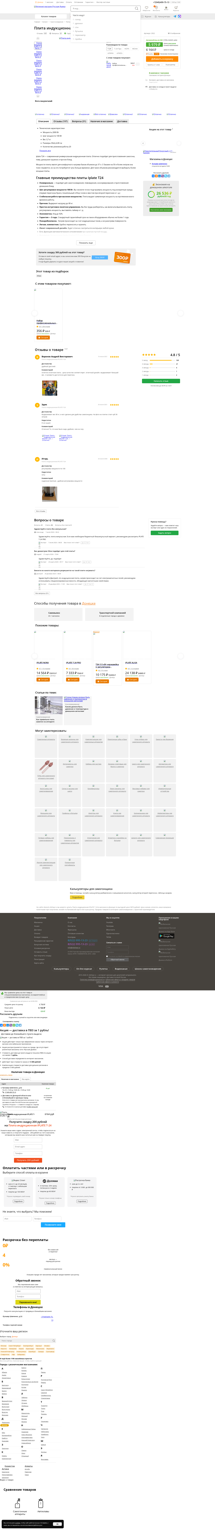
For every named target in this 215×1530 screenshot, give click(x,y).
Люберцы (25, 1406)
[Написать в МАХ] (179, 16)
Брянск (4, 1394)
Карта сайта (39, 963)
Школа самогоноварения (148, 968)
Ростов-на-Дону (46, 1380)
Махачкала (40, 1349)
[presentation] (37, 109)
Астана (5, 1469)
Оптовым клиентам (76, 933)
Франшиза (72, 930)
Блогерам (71, 937)
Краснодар (30, 1349)
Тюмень (44, 1414)
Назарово (25, 1432)
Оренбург (32, 1352)
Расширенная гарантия (43, 941)
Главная (37, 22)
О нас (70, 922)
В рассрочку (170, 65)
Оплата (69, 2)
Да (83, 543)
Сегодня (44, 337)
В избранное (175, 33)
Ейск (3, 1433)
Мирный (25, 1416)
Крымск (24, 1390)
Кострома (25, 1384)
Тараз (27, 1475)
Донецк (40, 2)
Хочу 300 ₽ (99, 257)
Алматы (29, 1466)
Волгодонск (6, 1409)
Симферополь (46, 1395)
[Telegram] (169, 176)
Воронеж (5, 1415)
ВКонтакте (110, 930)
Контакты (72, 926)
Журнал (148, 16)
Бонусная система (41, 944)
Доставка (60, 2)
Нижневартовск (27, 1437)
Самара (41, 1352)
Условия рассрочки (42, 948)
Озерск (24, 1450)
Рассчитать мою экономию (161, 210)
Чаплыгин (44, 1429)
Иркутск (4, 1349)
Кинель (24, 1370)
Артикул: (149, 33)
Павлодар (28, 1472)
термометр (80, 35)
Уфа (13, 1354)
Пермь (43, 1372)
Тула (42, 1411)
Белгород (5, 1385)
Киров (21, 1349)
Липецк (24, 1400)
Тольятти (44, 1406)
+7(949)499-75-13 (161, 2)
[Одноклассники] (156, 176)
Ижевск (47, 1346)
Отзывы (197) (61, 121)
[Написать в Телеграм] (174, 16)
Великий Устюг (7, 1401)
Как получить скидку (42, 955)
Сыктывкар (50, 1352)
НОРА (127, 49)
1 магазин (49, 2)
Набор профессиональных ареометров (119, 65)
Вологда (5, 1412)
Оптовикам (78, 2)
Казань (4, 1456)
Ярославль (44, 1459)
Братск (4, 1391)
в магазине (172, 43)
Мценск (24, 1422)
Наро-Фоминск (27, 1435)
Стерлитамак (45, 1398)
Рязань (43, 1382)
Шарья (43, 1445)
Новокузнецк (21, 1352)
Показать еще (86, 242)
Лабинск (24, 1397)
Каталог (45, 22)
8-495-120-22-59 (32, 1107)
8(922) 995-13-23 (78, 940)
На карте (25, 1079)
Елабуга (4, 1438)
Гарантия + (89, 2)
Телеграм (110, 926)
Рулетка (103, 968)
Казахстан (10, 1466)
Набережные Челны (29, 1429)
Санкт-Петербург (15, 1346)
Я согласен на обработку (124, 956)
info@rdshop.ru (74, 947)
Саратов (44, 1393)
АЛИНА (111, 53)
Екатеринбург (28, 1346)
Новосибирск (26, 1443)
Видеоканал (121, 968)
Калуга (24, 1368)
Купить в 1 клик (154, 65)
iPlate (39, 276)
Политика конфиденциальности (92, 979)
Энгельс (44, 1452)
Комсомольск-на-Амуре (30, 1382)
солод (78, 19)
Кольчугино (26, 1379)
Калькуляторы (164, 16)
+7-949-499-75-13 (10, 1092)
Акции (36, 926)
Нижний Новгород (7, 1352)
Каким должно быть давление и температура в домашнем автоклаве (76, 709)
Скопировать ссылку (11, 1021)
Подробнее (18, 1201)
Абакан (4, 1372)
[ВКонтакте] (153, 176)
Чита (42, 1437)
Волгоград (5, 1407)
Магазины (38, 922)
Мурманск (50, 1349)
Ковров (24, 1376)
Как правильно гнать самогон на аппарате (45, 720)
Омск (23, 1453)
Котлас (24, 1387)
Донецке (89, 603)
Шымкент (5, 1477)
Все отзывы (40, 511)
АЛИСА (119, 53)
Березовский (6, 1388)
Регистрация (39, 959)
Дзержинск (6, 1422)
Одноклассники (112, 933)
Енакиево (5, 1441)
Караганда (5, 1472)
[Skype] (165, 176)
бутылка (79, 31)
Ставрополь (5, 1354)
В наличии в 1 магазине (159, 73)
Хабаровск (21, 1354)
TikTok (108, 937)
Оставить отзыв (40, 952)
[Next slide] (38, 96)
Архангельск (6, 1378)
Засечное (5, 1448)
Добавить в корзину (162, 58)
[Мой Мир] (159, 176)
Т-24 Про (117, 49)
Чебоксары (45, 1432)
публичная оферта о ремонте (107, 982)
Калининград (6, 1459)
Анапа (4, 1375)
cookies (17, 1523)
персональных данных (132, 956)
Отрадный (25, 1456)
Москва (3, 1346)
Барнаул (39, 1346)
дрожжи (79, 23)
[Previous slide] (38, 38)
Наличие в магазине (10, 1079)
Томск (43, 1408)
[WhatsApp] (14, 1025)
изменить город (6, 1075)
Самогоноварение (56, 22)
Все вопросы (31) (41, 593)
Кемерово (12, 1349)
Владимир (5, 1404)
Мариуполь (26, 1413)
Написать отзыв (161, 381)
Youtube (109, 922)
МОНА (135, 49)
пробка (78, 39)
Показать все (45, 150)
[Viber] (162, 176)
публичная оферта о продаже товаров (120, 979)
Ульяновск (44, 1421)
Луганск (24, 1403)
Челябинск (44, 1434)
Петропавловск (7, 1475)
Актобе (27, 1469)
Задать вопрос (164, 533)
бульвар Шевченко (159, 164)
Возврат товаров (41, 937)
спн (76, 27)
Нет (87, 543)
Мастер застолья (103, 2)
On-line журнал (84, 968)
